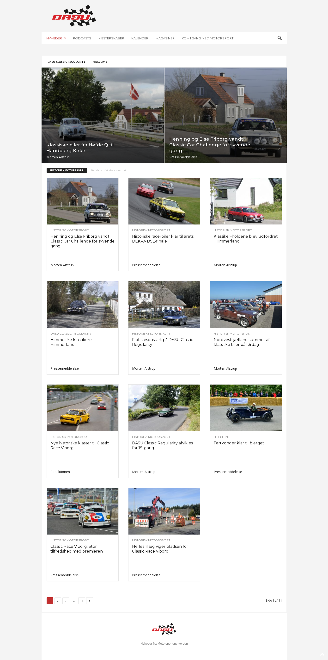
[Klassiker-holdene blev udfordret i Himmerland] (246, 201)
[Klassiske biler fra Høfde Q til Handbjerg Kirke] (103, 115)
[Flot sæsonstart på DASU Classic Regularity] (164, 304)
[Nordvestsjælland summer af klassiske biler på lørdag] (246, 304)
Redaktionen (60, 471)
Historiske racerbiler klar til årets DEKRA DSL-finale (163, 238)
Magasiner (165, 38)
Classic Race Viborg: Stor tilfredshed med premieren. (76, 549)
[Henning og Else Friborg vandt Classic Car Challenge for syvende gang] (225, 115)
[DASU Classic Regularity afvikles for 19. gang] (164, 408)
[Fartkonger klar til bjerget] (246, 408)
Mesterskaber (111, 38)
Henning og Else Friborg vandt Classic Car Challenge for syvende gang (209, 144)
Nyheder (54, 38)
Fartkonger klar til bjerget (239, 443)
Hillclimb (100, 61)
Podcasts (82, 38)
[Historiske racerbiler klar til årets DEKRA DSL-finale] (164, 201)
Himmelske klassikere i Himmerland (71, 342)
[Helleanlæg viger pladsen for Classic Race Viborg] (164, 511)
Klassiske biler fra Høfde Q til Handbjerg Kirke (80, 147)
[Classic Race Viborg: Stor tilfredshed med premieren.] (82, 511)
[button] (279, 38)
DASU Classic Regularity (66, 61)
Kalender (139, 38)
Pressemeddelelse (183, 157)
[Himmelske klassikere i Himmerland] (82, 304)
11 (81, 601)
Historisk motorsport (69, 230)
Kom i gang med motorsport (207, 38)
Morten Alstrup (58, 157)
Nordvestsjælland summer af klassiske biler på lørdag (242, 342)
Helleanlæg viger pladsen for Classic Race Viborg (160, 549)
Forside (95, 170)
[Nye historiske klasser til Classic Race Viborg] (82, 408)
